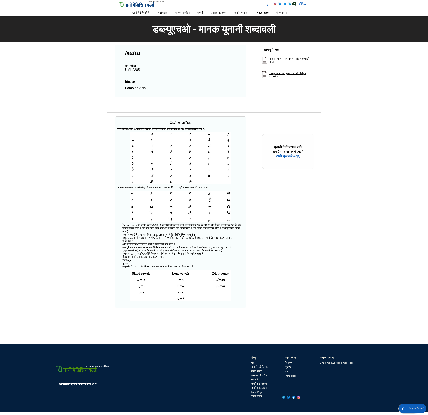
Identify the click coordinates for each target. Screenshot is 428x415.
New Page (257, 392)
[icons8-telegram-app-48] (290, 4)
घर (252, 362)
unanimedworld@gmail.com (337, 362)
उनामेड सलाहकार (259, 383)
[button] (268, 4)
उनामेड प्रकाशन (259, 387)
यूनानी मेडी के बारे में (260, 366)
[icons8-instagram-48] (275, 4)
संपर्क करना (256, 396)
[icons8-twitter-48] (285, 4)
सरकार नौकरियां (259, 375)
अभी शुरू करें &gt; (288, 156)
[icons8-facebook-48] (280, 4)
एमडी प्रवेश (256, 371)
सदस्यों (254, 379)
